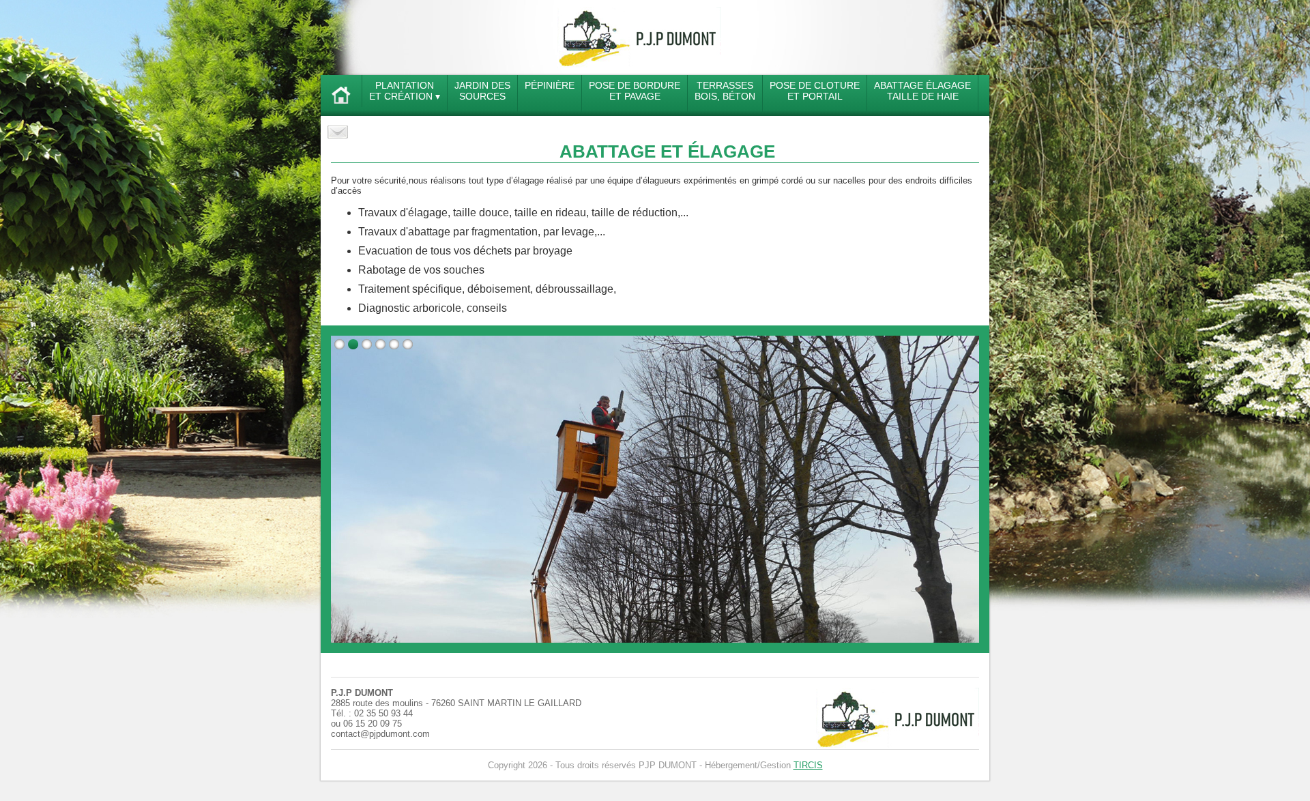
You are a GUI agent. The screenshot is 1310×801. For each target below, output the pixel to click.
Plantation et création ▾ (404, 91)
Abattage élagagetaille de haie (922, 91)
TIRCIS (808, 765)
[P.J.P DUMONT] (638, 65)
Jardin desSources (482, 91)
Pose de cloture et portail (815, 91)
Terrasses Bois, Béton (725, 91)
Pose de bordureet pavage (634, 91)
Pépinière (549, 85)
